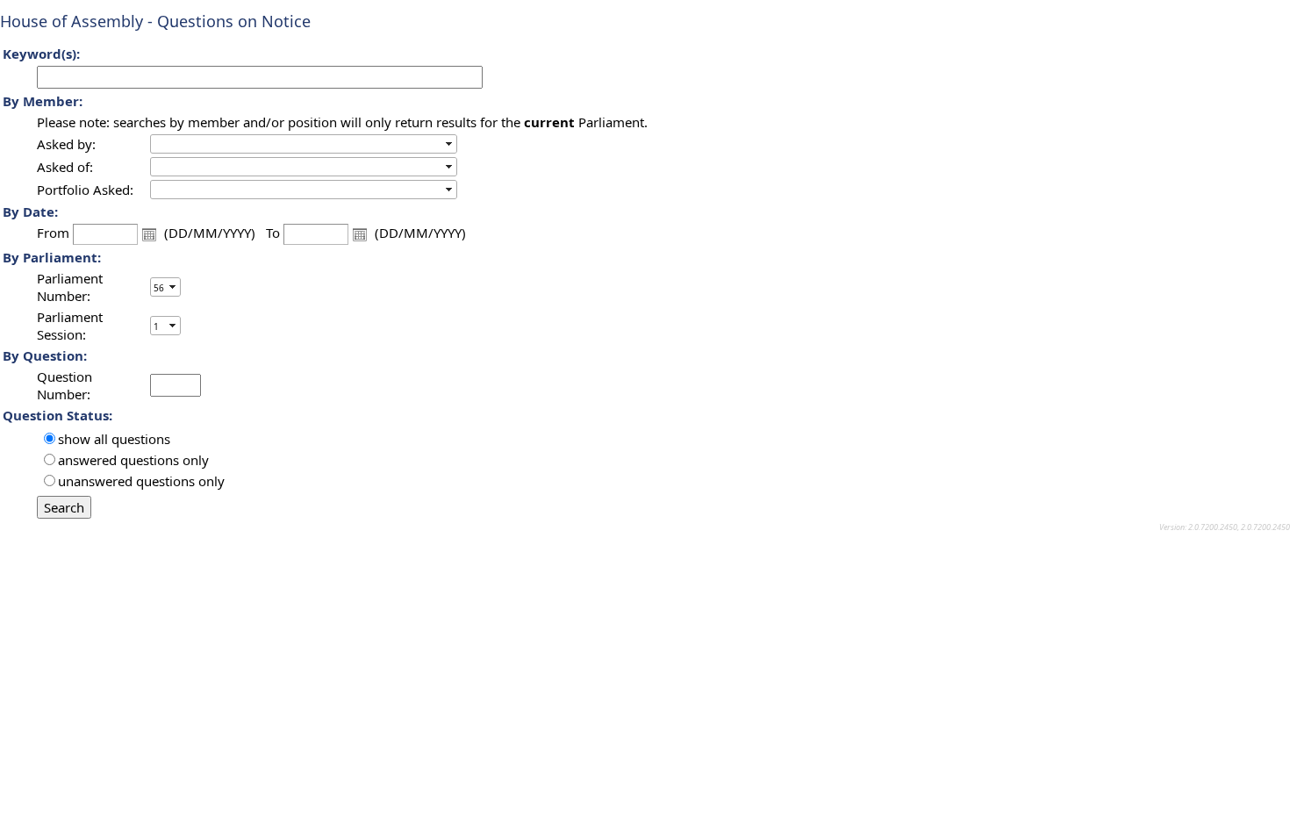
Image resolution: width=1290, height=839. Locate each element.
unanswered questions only (141, 481)
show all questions (114, 439)
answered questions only (133, 460)
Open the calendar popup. (149, 234)
